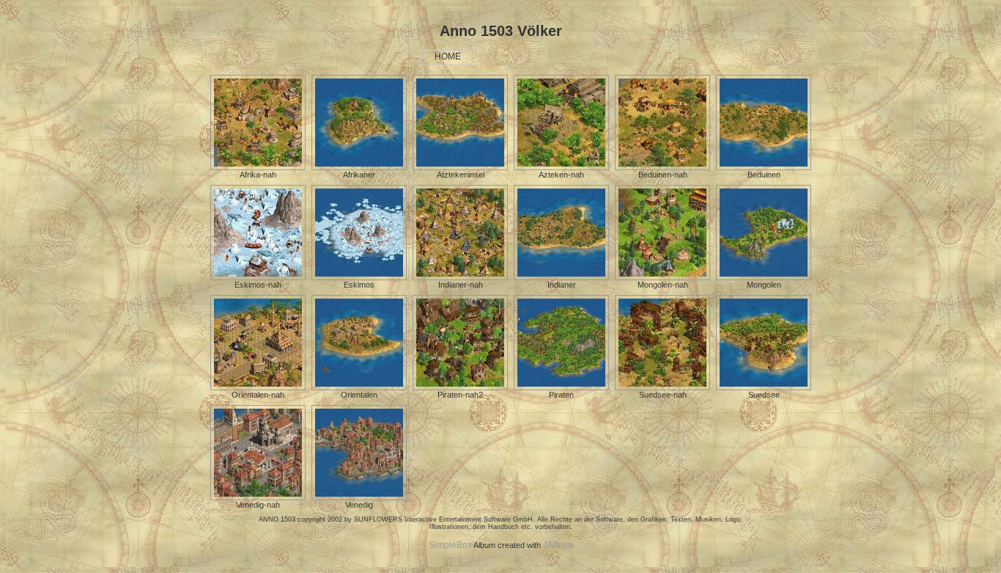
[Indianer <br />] (561, 277)
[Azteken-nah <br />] (561, 167)
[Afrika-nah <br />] (258, 167)
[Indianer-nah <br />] (460, 277)
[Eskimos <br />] (359, 277)
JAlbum (558, 545)
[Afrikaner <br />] (359, 167)
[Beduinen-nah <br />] (662, 167)
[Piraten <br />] (561, 387)
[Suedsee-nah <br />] (662, 387)
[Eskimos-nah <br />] (258, 277)
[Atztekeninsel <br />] (460, 167)
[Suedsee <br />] (763, 387)
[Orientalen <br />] (359, 387)
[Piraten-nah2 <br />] (460, 387)
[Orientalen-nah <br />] (258, 387)
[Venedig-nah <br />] (258, 497)
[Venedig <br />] (359, 497)
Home (448, 56)
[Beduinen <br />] (763, 167)
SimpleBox (450, 545)
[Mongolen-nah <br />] (662, 277)
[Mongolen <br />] (763, 277)
